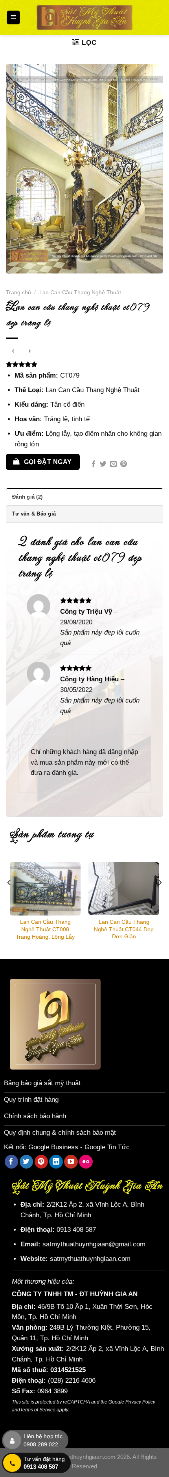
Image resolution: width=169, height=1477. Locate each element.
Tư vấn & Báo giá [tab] (34, 514)
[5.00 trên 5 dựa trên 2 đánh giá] (84, 364)
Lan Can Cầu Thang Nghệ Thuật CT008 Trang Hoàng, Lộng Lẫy (45, 929)
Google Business (53, 1147)
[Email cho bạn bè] (113, 464)
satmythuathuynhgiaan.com (90, 1258)
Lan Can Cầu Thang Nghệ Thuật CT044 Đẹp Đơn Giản (124, 929)
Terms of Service (37, 1410)
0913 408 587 (76, 1229)
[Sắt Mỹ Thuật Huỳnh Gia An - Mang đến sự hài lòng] (85, 17)
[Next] (159, 898)
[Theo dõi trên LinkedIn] (56, 1162)
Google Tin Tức (107, 1147)
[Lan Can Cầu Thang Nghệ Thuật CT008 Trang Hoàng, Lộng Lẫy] (45, 888)
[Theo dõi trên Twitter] (26, 1162)
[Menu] (13, 17)
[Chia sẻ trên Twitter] (103, 464)
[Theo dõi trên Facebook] (11, 1162)
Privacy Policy (140, 1402)
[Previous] (9, 898)
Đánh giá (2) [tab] (27, 497)
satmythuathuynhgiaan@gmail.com (93, 1244)
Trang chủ (18, 292)
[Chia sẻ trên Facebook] (93, 464)
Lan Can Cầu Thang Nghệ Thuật (80, 292)
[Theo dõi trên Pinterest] (41, 1162)
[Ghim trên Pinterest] (123, 464)
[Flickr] (86, 1162)
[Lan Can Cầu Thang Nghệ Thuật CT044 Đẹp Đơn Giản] (123, 888)
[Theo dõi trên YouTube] (71, 1162)
